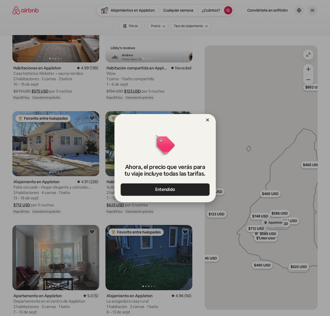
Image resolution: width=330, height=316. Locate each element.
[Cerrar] (207, 120)
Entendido (165, 189)
